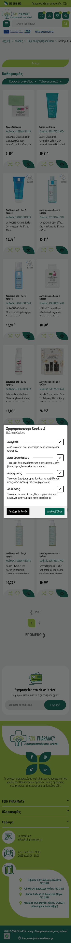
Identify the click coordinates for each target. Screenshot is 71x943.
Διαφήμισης (14, 473)
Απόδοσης (13, 489)
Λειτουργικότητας (18, 457)
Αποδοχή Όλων (54, 511)
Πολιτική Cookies (15, 432)
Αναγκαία (13, 442)
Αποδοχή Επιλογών (18, 511)
